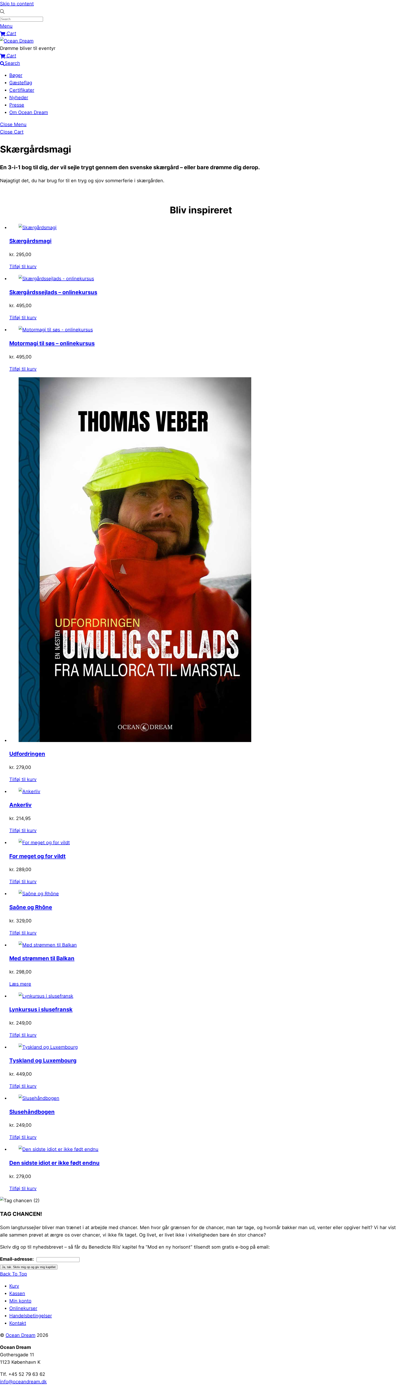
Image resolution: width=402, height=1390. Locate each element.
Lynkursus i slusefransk (41, 1009)
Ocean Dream (20, 1335)
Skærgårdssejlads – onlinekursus (53, 292)
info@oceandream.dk (23, 1381)
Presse (16, 105)
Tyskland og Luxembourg (43, 1060)
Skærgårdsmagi (30, 241)
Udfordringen (27, 753)
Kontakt (17, 1323)
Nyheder (18, 97)
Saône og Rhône (30, 907)
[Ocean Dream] (17, 41)
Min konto (20, 1301)
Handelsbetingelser (30, 1315)
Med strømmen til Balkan (41, 958)
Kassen (17, 1293)
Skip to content (17, 4)
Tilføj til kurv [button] (23, 266)
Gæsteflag (20, 82)
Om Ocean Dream (28, 112)
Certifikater (21, 90)
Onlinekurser (23, 1308)
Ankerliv (20, 804)
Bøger (15, 75)
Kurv (14, 1286)
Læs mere (20, 984)
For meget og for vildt (37, 856)
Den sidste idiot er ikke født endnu (54, 1162)
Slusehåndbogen (32, 1111)
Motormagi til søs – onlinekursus (52, 343)
